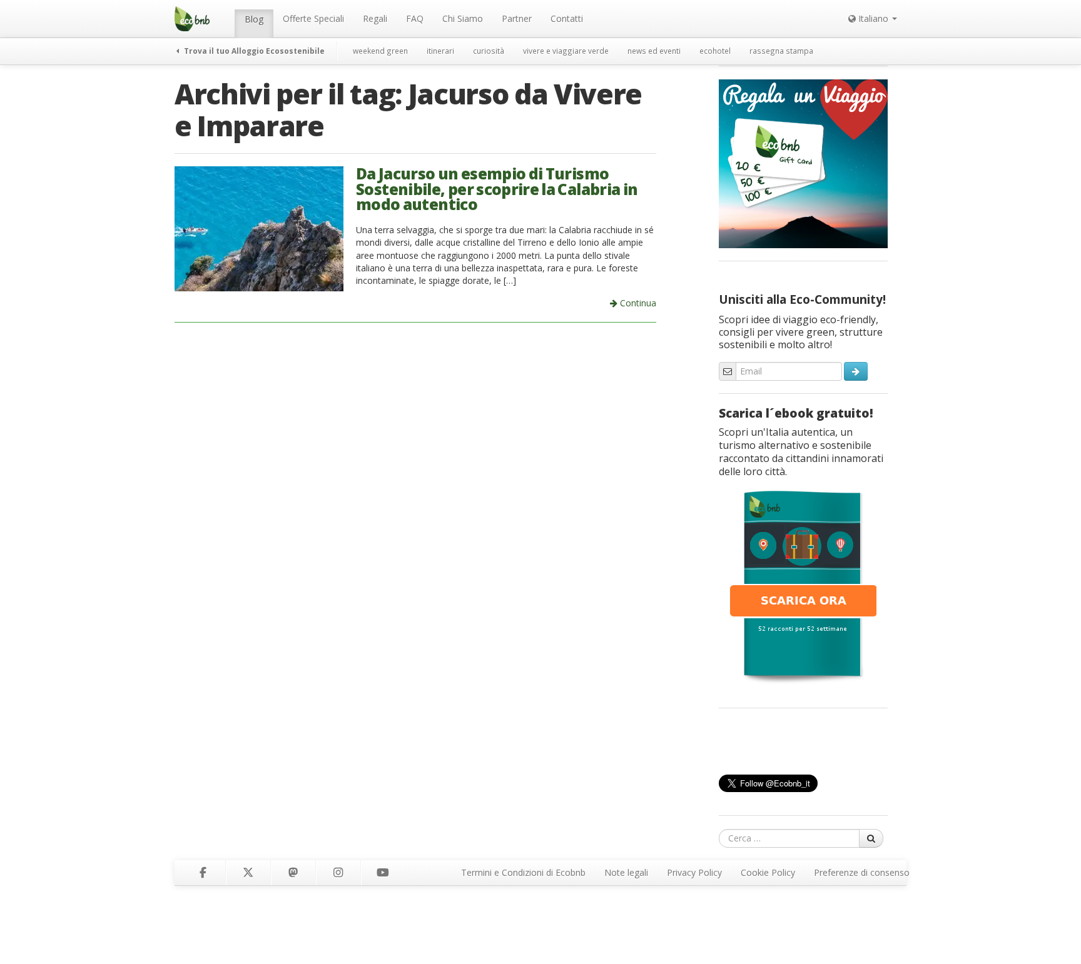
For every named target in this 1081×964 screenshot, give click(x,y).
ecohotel (715, 51)
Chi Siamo (462, 18)
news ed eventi (654, 51)
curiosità (488, 51)
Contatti (567, 18)
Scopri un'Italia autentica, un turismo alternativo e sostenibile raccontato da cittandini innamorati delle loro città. (801, 451)
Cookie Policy (768, 872)
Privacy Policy (694, 872)
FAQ (415, 18)
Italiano (873, 18)
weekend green (380, 51)
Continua (636, 303)
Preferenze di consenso (862, 872)
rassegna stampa (781, 51)
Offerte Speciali (313, 18)
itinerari (440, 51)
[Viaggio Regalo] (803, 163)
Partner (517, 18)
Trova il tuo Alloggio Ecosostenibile (253, 51)
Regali (375, 18)
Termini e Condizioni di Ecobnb (523, 872)
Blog (254, 19)
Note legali (626, 872)
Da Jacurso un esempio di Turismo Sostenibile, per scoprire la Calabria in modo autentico (496, 188)
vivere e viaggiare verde (566, 51)
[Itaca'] (803, 586)
